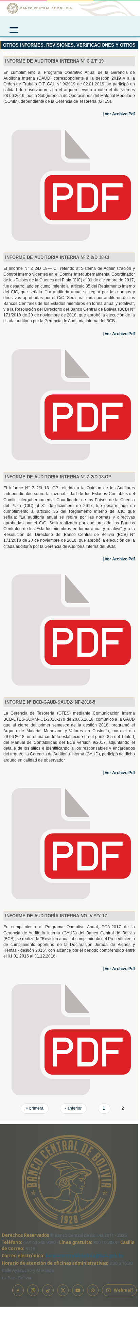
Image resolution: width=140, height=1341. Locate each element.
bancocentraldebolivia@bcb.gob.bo (85, 1256)
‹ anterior (73, 1108)
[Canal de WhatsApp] (93, 1290)
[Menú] (14, 27)
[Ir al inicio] (70, 8)
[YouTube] (78, 1290)
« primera (34, 1108)
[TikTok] (48, 1290)
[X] (63, 1290)
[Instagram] (33, 1290)
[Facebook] (18, 1290)
